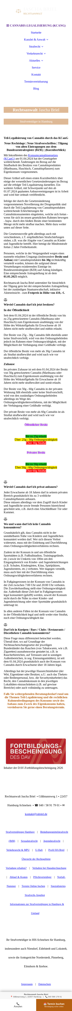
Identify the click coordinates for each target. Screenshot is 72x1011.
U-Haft (39, 850)
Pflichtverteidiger (42, 877)
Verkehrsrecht (35, 53)
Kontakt (36, 74)
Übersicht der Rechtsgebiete (36, 859)
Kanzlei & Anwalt (34, 39)
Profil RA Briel (56, 850)
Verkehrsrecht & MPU (18, 850)
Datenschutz (44, 984)
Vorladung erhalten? (16, 868)
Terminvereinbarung (36, 81)
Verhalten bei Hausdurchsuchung (49, 868)
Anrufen (18, 1005)
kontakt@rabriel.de (36, 814)
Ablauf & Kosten (19, 877)
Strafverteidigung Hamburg (20, 832)
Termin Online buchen (33, 886)
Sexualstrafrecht (29, 841)
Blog (36, 88)
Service (36, 67)
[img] (36, 11)
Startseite (36, 32)
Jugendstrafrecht (51, 841)
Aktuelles (34, 60)
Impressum (27, 984)
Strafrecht (34, 46)
